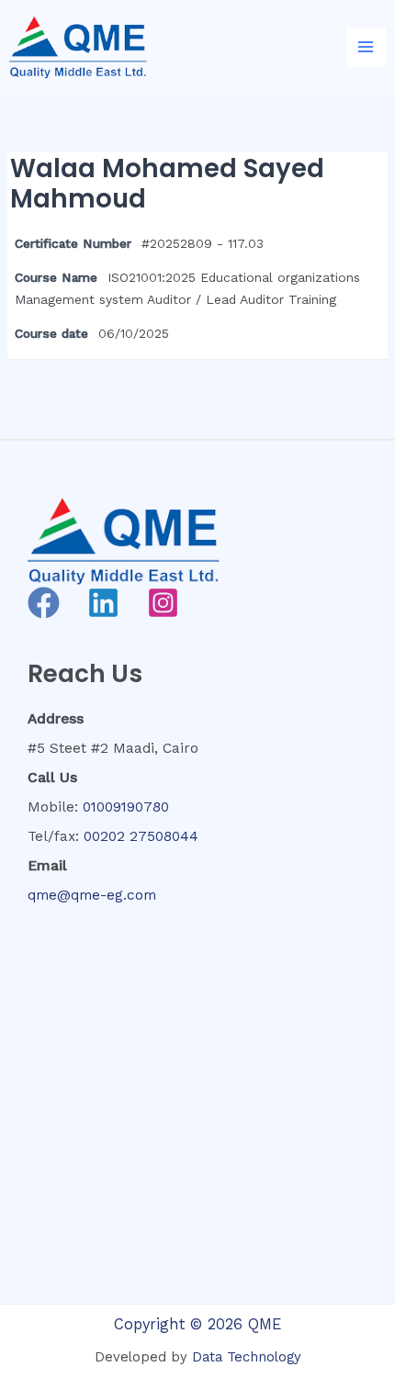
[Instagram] (163, 603)
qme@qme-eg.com (92, 895)
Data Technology (246, 1357)
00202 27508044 (141, 836)
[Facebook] (44, 603)
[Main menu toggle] (366, 47)
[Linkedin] (103, 603)
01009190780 (126, 807)
